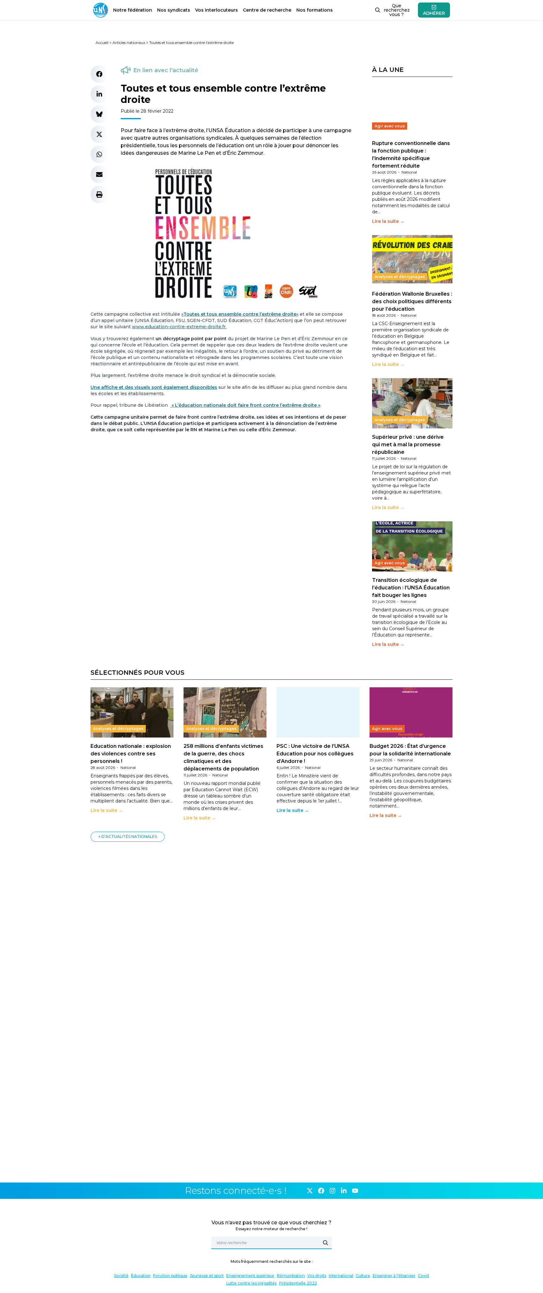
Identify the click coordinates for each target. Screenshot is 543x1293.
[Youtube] (355, 1191)
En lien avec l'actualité (165, 70)
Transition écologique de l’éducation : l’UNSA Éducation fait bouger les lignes (411, 587)
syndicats (173, 10)
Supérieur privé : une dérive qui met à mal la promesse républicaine (408, 444)
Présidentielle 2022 (298, 1283)
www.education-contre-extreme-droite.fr (179, 327)
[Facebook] (321, 1191)
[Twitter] (310, 1191)
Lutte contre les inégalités (251, 1283)
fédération (132, 10)
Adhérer (434, 13)
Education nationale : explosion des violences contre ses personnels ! (130, 753)
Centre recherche (267, 10)
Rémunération (291, 1275)
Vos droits (316, 1275)
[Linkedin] (344, 1191)
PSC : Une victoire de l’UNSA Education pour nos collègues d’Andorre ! (315, 753)
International (341, 1275)
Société (121, 1275)
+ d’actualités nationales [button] (127, 836)
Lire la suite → (388, 221)
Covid (423, 1275)
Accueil (102, 42)
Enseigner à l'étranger (394, 1275)
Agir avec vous (390, 126)
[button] (99, 74)
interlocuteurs (216, 10)
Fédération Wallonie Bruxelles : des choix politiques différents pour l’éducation (412, 301)
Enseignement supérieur (250, 1275)
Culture (363, 1275)
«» (240, 314)
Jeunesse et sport (207, 1275)
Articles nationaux (128, 42)
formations (314, 10)
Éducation (141, 1275)
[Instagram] (332, 1191)
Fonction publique (170, 1275)
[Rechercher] (325, 1243)
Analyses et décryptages (400, 276)
